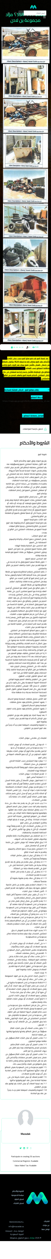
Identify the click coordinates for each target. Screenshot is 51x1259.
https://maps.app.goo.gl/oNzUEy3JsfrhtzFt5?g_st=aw (26, 401)
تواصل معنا (46, 1229)
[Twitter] (20, 1148)
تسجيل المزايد (19, 1199)
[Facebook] (30, 1148)
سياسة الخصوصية (17, 1195)
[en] (16, 13)
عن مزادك (46, 1225)
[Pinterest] (27, 1148)
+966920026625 (16, 1222)
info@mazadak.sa (16, 1226)
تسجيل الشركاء (18, 1203)
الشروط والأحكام (18, 1191)
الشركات (47, 1221)
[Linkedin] (24, 1148)
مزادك (32, 1237)
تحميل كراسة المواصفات (33, 429)
